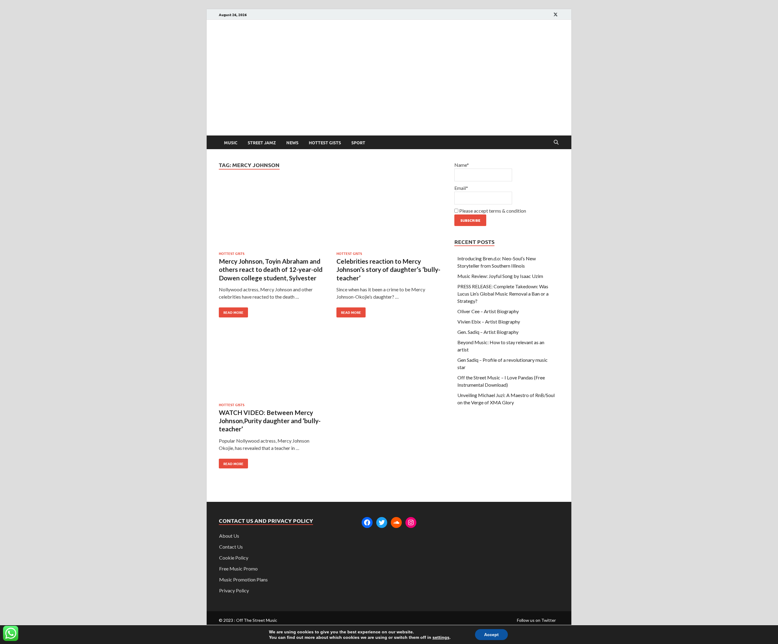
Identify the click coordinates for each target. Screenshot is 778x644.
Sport (358, 142)
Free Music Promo (238, 568)
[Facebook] (367, 522)
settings (440, 637)
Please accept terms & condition (492, 211)
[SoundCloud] (396, 522)
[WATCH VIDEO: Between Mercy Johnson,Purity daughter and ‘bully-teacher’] (272, 366)
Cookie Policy (233, 557)
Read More (231, 311)
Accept (491, 634)
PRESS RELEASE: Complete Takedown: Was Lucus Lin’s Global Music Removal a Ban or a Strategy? (503, 293)
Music (230, 142)
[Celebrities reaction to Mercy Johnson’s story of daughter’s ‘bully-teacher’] (389, 214)
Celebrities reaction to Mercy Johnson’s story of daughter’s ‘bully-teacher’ (388, 269)
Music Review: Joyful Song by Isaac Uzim (500, 276)
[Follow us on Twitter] (555, 14)
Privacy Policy (234, 590)
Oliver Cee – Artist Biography (488, 311)
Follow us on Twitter (536, 620)
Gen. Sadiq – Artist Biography (487, 332)
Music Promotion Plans (243, 579)
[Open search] (556, 142)
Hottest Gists (325, 142)
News (292, 142)
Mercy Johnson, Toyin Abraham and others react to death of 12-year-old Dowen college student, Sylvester (270, 269)
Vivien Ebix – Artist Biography (488, 321)
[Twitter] (381, 522)
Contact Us (231, 547)
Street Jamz (262, 142)
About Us (229, 536)
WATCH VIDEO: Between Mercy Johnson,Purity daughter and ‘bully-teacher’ (270, 421)
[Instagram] (410, 522)
